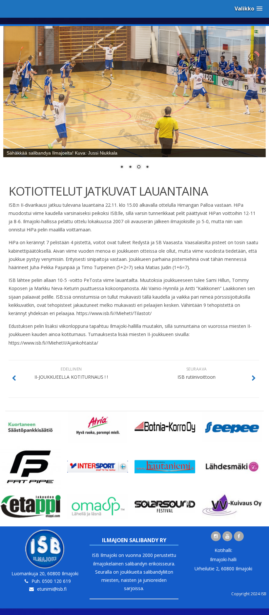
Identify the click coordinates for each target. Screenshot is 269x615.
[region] (134, 102)
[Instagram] (216, 536)
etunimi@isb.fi (52, 589)
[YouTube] (227, 536)
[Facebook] (239, 536)
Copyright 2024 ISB (248, 594)
